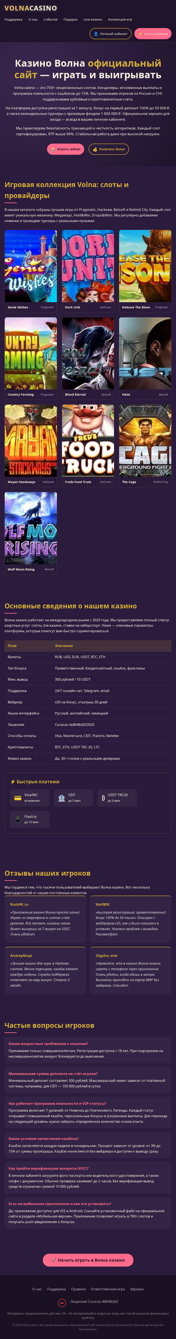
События (51, 19)
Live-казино (92, 19)
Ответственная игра (108, 1289)
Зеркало (137, 1289)
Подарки (70, 19)
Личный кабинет (110, 33)
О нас (33, 19)
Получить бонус (109, 149)
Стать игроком (153, 33)
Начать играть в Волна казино (88, 1260)
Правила (78, 1289)
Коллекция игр (120, 19)
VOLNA (31, 8)
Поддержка (14, 19)
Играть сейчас (65, 149)
